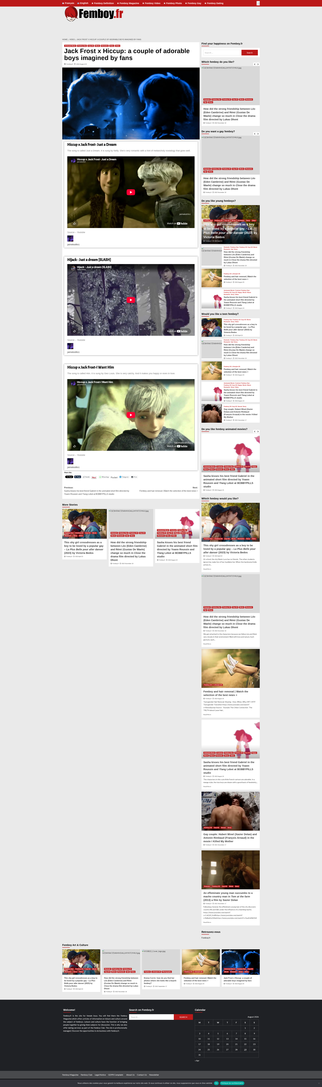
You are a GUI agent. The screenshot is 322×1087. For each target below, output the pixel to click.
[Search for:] (222, 52)
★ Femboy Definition (102, 3)
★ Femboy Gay (193, 3)
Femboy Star (82, 45)
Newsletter (154, 1075)
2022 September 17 (161, 986)
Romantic (105, 45)
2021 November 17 (241, 420)
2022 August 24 (172, 560)
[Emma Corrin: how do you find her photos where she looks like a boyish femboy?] (161, 962)
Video (117, 45)
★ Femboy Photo (173, 3)
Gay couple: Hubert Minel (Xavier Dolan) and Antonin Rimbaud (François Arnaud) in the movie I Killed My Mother (230, 838)
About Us (130, 1075)
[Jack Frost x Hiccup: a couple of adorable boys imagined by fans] (241, 962)
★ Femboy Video (151, 3)
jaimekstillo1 (73, 244)
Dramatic (114, 533)
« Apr (197, 1060)
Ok (216, 1083)
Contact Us (142, 1075)
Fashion (147, 971)
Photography (166, 971)
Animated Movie (70, 45)
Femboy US (79, 533)
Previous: (96, 491)
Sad (127, 535)
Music (189, 533)
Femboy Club (86, 1075)
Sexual (240, 406)
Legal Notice (100, 1075)
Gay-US (90, 45)
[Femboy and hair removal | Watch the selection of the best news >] (212, 278)
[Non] (319, 1083)
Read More (207, 569)
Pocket (114, 477)
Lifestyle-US (236, 274)
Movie (97, 45)
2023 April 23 (79, 556)
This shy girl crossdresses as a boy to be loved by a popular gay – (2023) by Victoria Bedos (229, 549)
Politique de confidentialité (232, 1083)
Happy (177, 533)
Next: (168, 489)
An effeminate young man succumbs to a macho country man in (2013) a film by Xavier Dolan (228, 896)
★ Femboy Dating (213, 3)
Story (112, 45)
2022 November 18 (127, 563)
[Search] (258, 3)
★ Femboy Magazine (128, 3)
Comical (173, 530)
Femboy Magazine (70, 1075)
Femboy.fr (69, 64)
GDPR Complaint (116, 1075)
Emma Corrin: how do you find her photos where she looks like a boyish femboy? (160, 980)
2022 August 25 (81, 64)
